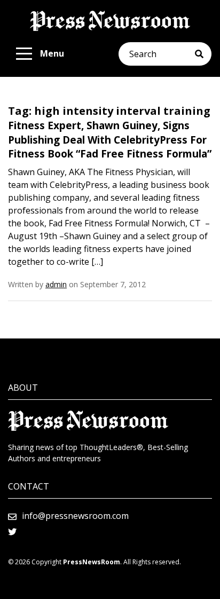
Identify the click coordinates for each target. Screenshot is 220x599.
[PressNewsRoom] (110, 21)
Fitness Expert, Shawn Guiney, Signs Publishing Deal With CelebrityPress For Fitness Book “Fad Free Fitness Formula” (109, 140)
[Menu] (24, 54)
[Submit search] (203, 54)
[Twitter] (12, 531)
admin (56, 284)
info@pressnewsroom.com (75, 516)
